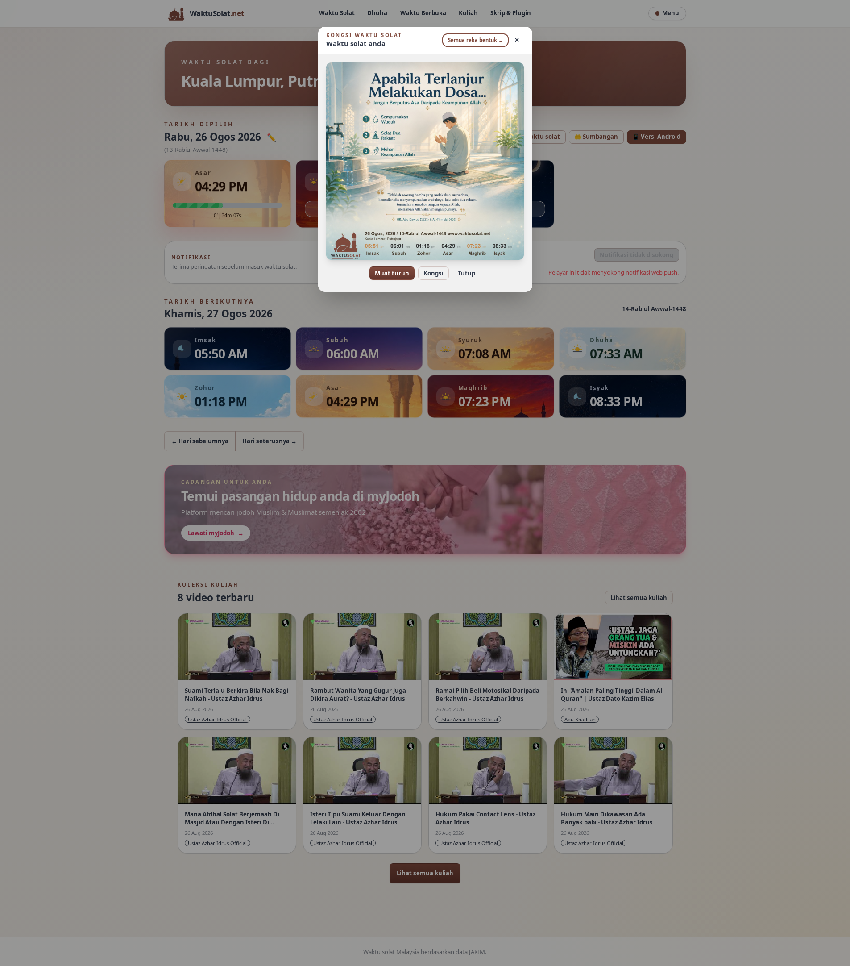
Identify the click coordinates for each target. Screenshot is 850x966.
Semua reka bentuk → (475, 40)
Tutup (466, 273)
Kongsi (433, 273)
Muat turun (392, 273)
